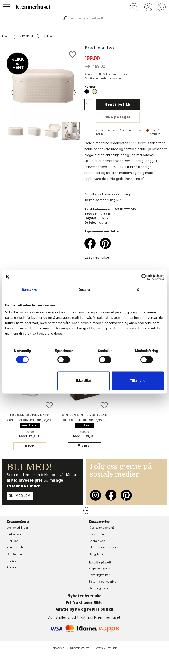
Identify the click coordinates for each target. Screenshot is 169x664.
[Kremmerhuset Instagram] (95, 495)
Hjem (5, 36)
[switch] (63, 359)
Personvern (57, 648)
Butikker (12, 541)
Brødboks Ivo (86, 91)
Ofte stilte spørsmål (102, 528)
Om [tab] (139, 289)
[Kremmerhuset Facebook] (110, 495)
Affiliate (12, 567)
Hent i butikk (117, 104)
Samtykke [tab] (29, 289)
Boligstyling (97, 554)
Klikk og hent (98, 534)
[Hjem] (33, 6)
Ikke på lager (117, 117)
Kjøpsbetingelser (100, 568)
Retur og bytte (98, 588)
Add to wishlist (49, 405)
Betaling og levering (102, 582)
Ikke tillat (83, 381)
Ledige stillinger (17, 528)
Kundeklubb (15, 547)
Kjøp (29, 446)
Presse (11, 561)
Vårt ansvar (14, 534)
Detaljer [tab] (85, 289)
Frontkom (112, 648)
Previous (12, 92)
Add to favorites (72, 54)
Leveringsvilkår (99, 575)
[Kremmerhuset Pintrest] (126, 495)
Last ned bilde (96, 258)
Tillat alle (137, 381)
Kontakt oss (97, 541)
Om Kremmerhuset (19, 554)
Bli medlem (20, 496)
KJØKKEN (26, 36)
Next (74, 92)
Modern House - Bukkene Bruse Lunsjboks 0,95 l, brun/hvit (84, 420)
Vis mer (84, 446)
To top (86, 510)
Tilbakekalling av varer (104, 547)
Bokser (48, 36)
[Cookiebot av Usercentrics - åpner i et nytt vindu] (144, 277)
